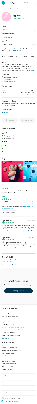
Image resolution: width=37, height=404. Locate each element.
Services (10, 56)
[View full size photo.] (12, 171)
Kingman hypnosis (7, 369)
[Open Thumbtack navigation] (4, 3)
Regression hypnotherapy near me (11, 350)
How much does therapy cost (10, 316)
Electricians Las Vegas (8, 324)
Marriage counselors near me (10, 347)
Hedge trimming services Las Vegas (11, 329)
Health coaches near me (8, 353)
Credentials (32, 56)
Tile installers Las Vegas (8, 332)
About (3, 56)
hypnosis (12, 8)
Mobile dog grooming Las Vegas (11, 335)
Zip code (4, 26)
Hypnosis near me (6, 345)
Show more (5, 338)
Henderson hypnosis (7, 366)
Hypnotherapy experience (10, 41)
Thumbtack (5, 8)
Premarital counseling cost (9, 311)
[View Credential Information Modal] (12, 257)
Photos (17, 56)
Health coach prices (7, 313)
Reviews (24, 56)
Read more (30, 95)
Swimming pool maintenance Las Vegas (13, 327)
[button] (6, 17)
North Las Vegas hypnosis (9, 363)
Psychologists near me (8, 356)
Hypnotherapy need (8, 33)
